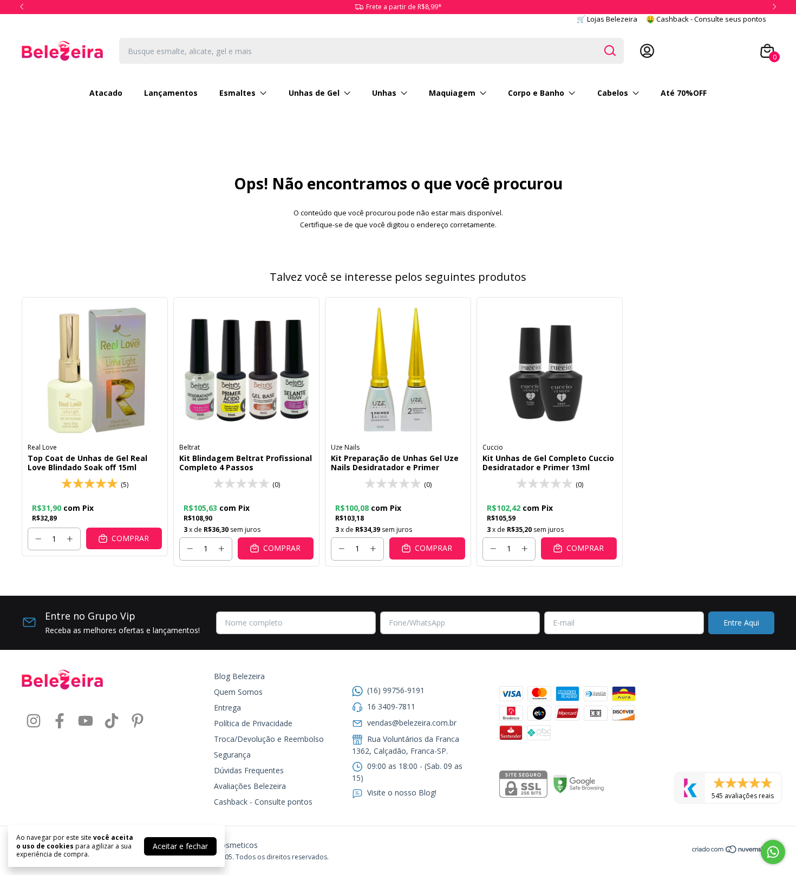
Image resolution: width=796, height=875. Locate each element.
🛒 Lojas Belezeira (607, 19)
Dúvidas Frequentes (249, 770)
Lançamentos (171, 93)
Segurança (232, 754)
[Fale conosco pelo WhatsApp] (773, 852)
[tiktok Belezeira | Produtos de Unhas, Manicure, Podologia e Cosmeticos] (111, 721)
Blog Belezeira (239, 676)
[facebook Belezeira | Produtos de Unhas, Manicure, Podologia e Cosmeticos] (59, 721)
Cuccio (492, 447)
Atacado (105, 93)
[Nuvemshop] (732, 851)
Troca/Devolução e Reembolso (269, 739)
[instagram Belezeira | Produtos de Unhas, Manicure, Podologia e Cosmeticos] (33, 721)
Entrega (227, 707)
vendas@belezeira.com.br (411, 723)
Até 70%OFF (684, 93)
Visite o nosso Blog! (401, 792)
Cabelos (612, 93)
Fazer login (729, 51)
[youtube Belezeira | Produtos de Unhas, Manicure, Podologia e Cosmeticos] (85, 721)
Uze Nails (345, 447)
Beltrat (189, 447)
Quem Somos (238, 692)
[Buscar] (609, 50)
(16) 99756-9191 (396, 690)
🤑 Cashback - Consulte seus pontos (706, 19)
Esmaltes (237, 93)
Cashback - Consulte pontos (263, 802)
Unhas (384, 93)
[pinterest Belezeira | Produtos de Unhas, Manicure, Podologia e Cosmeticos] (137, 721)
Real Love (42, 447)
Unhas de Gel (314, 93)
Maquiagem (452, 93)
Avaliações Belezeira (250, 786)
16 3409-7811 (391, 706)
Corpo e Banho (536, 93)
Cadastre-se (678, 51)
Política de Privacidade (253, 723)
